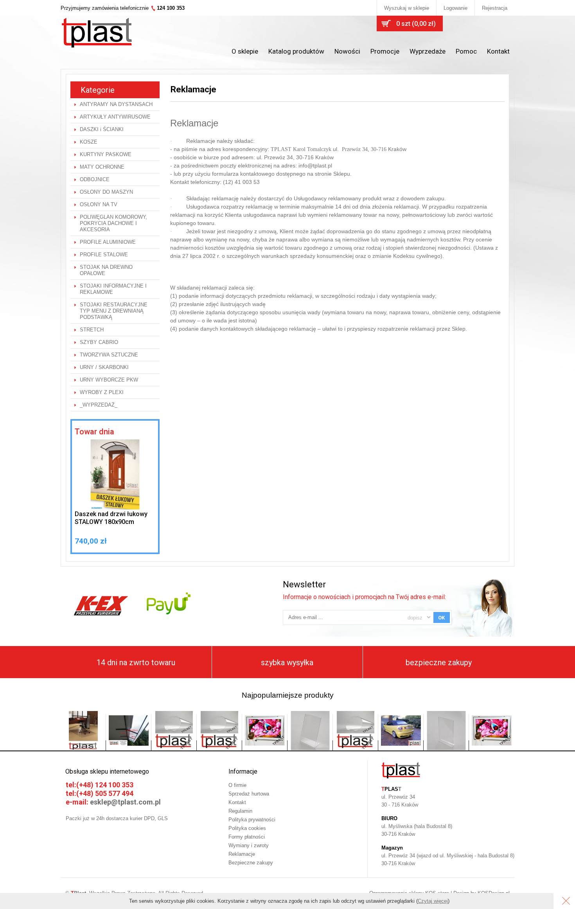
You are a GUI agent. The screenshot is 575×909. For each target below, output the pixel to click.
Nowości (347, 51)
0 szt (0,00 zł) (416, 23)
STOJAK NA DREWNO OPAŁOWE (106, 270)
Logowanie (455, 8)
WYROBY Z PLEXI (102, 392)
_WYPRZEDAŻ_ (98, 405)
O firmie (237, 785)
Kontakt (498, 51)
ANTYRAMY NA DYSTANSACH (116, 104)
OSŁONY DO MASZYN (106, 192)
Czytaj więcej (433, 901)
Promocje (384, 51)
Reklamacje (241, 854)
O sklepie (245, 51)
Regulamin (240, 811)
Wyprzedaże (428, 51)
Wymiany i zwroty (248, 845)
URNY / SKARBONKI (104, 367)
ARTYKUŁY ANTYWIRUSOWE (115, 117)
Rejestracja (494, 8)
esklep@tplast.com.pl (125, 802)
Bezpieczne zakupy (250, 863)
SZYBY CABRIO (99, 342)
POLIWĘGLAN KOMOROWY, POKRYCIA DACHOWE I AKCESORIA (113, 223)
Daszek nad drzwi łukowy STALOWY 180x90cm (111, 518)
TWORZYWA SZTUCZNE (109, 355)
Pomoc (466, 51)
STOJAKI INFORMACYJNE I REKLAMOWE (113, 289)
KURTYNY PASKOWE (105, 154)
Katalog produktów (296, 51)
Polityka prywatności (251, 820)
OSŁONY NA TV (98, 204)
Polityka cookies (247, 828)
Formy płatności (246, 837)
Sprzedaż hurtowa (248, 794)
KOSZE (88, 142)
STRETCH (92, 330)
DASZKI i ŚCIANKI (102, 129)
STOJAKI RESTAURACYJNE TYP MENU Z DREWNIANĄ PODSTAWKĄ (113, 311)
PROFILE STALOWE (104, 254)
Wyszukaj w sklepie (406, 8)
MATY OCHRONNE (102, 167)
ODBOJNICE (95, 179)
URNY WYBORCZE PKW (109, 380)
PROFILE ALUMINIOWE (108, 242)
